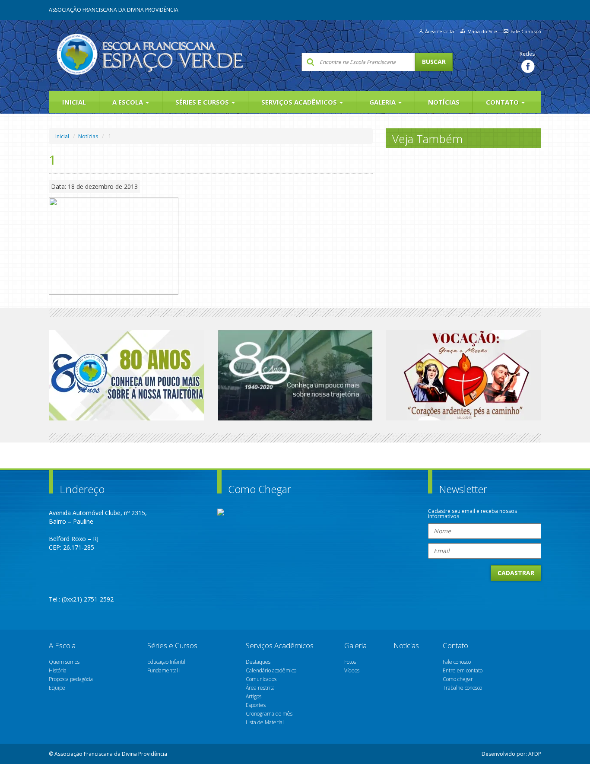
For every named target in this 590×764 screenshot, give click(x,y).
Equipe (57, 687)
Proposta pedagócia (71, 679)
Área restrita (439, 31)
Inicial (74, 102)
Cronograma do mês (269, 713)
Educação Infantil (166, 661)
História (58, 670)
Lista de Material (265, 722)
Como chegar (458, 679)
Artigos (253, 696)
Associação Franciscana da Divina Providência (113, 9)
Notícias (444, 102)
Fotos (350, 661)
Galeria (383, 102)
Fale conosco (457, 661)
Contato (503, 102)
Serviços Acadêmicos (300, 102)
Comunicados (261, 679)
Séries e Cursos (203, 102)
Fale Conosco (526, 31)
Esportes (256, 705)
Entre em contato (462, 670)
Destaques (258, 661)
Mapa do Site (482, 31)
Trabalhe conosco (462, 687)
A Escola (128, 102)
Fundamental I (164, 670)
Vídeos (351, 670)
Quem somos (64, 661)
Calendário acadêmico (271, 670)
